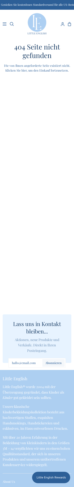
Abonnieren (53, 363)
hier (24, 70)
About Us (9, 482)
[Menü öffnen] (3, 24)
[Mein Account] (61, 24)
